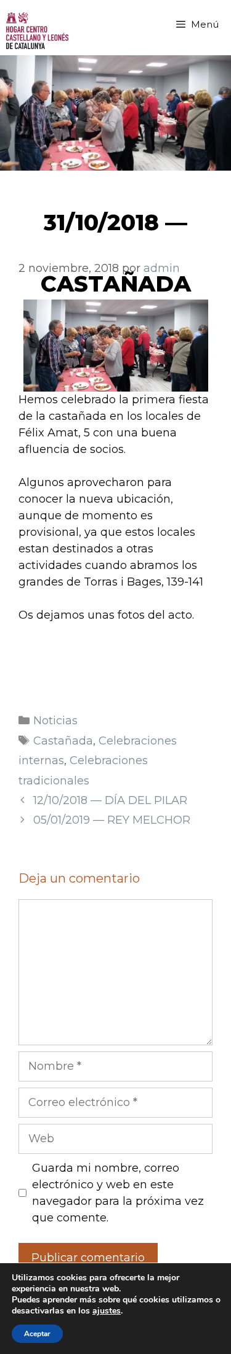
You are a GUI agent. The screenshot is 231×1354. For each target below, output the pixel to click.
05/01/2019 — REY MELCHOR (111, 820)
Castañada (63, 741)
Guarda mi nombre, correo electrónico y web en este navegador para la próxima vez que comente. (118, 1192)
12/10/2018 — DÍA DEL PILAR (110, 800)
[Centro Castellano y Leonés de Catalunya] (37, 30)
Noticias (55, 720)
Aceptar (37, 1334)
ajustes (106, 1311)
